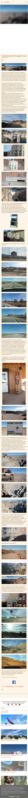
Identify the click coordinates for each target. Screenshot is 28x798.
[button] (2, 60)
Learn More (12, 796)
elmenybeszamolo (9, 686)
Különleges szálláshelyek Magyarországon (9, 740)
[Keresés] (26, 2)
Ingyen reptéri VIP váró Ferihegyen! (8, 772)
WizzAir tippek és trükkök (6, 725)
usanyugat (20, 686)
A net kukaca (7, 2)
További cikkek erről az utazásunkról (9, 677)
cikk (3, 686)
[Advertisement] (14, 39)
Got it (18, 796)
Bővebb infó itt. (5, 351)
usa (16, 686)
